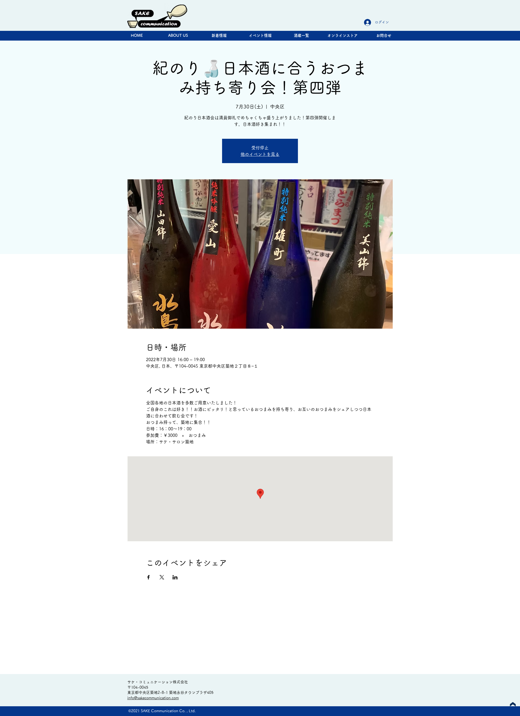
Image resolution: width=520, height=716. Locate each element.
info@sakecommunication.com (153, 698)
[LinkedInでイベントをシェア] (175, 577)
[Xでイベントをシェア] (161, 577)
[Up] (512, 704)
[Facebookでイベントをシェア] (148, 577)
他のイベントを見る (260, 154)
